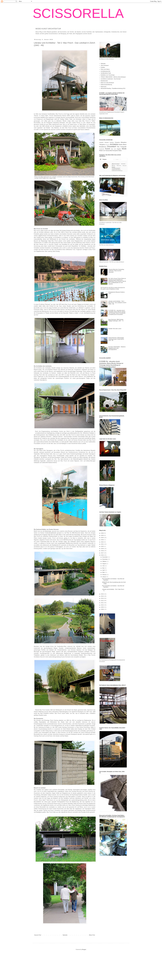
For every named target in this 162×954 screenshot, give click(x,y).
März (103, 572)
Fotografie (123, 146)
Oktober (104, 561)
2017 (102, 553)
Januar (104, 576)
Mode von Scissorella (105, 150)
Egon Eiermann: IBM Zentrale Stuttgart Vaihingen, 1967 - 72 (115, 320)
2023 (102, 539)
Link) (72, 729)
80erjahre (107, 144)
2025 (102, 535)
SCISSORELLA (78, 13)
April (103, 570)
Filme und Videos (105, 69)
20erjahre (102, 142)
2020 (102, 546)
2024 (102, 537)
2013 (102, 598)
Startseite (65, 935)
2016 (102, 555)
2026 (102, 533)
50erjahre (118, 142)
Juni (103, 565)
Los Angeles (118, 149)
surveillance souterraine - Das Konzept (110, 79)
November (105, 559)
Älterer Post (92, 935)
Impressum (103, 86)
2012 (102, 600)
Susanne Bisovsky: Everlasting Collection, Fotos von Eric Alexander (116, 271)
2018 (102, 550)
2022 (102, 542)
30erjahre (107, 142)
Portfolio (103, 67)
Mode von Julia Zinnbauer (107, 82)
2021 (102, 544)
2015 (102, 594)
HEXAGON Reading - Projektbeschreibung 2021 (113, 88)
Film (118, 146)
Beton (124, 144)
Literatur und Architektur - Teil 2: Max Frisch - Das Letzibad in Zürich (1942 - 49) (117, 303)
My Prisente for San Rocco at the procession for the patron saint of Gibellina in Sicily (113, 288)
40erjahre (112, 142)
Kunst (108, 149)
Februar (104, 574)
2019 (102, 548)
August (104, 563)
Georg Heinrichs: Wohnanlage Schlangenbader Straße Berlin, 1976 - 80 (116, 339)
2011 (102, 602)
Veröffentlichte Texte (106, 73)
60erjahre (123, 142)
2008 (102, 609)
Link (77, 244)
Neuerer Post (37, 935)
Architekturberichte (105, 71)
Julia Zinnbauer (105, 65)
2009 (102, 607)
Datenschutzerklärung (106, 84)
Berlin (121, 144)
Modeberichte (104, 81)
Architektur (114, 144)
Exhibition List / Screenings (107, 75)
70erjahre (102, 144)
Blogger (84, 949)
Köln (112, 148)
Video (120, 150)
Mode (124, 149)
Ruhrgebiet (115, 150)
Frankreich (102, 148)
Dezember (105, 557)
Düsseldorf (112, 147)
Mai (103, 568)
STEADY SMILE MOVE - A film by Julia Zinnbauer (113, 77)
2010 (102, 605)
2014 (102, 596)
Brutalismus (103, 146)
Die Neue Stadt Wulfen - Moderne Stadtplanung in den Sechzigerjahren (117, 348)
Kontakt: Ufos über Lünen (114, 328)
